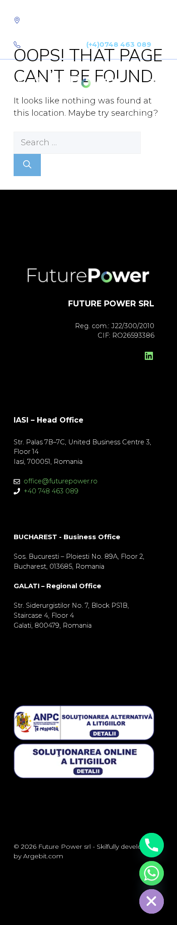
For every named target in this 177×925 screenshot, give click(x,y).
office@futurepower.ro (61, 481)
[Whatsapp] (151, 873)
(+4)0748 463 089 (118, 44)
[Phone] (151, 845)
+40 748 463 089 (51, 491)
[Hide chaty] (151, 901)
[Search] (27, 165)
